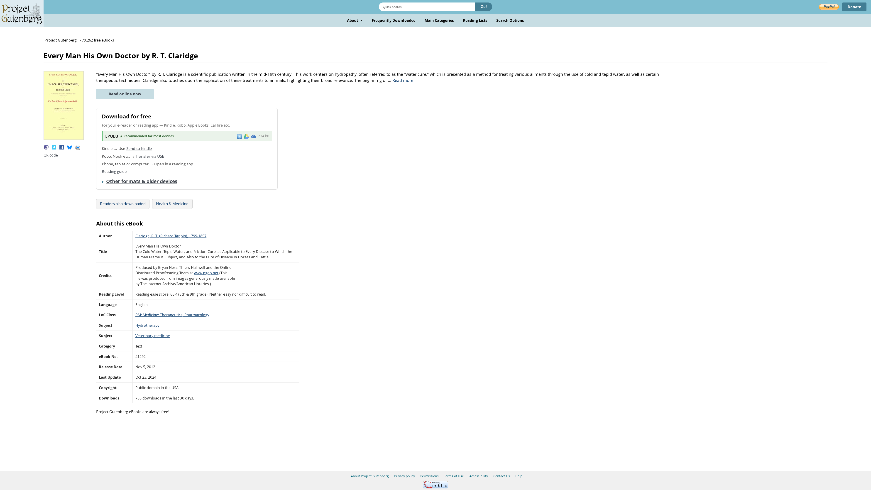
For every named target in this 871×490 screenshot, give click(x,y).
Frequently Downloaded (394, 20)
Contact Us (501, 476)
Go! (484, 7)
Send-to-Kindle (139, 148)
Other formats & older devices (141, 181)
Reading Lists (475, 20)
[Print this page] (77, 146)
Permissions (429, 476)
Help (518, 476)
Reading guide (114, 171)
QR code (51, 155)
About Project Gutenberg (370, 476)
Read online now (125, 93)
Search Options (510, 20)
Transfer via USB (150, 156)
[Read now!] (64, 138)
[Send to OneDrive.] (253, 136)
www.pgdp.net (206, 272)
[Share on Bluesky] (69, 146)
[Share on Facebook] (61, 146)
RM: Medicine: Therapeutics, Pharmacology (172, 314)
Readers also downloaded (123, 203)
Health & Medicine (172, 203)
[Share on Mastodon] (46, 146)
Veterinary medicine (152, 335)
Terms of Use (454, 476)
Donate (854, 6)
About (355, 20)
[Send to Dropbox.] (239, 136)
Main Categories (439, 20)
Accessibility (478, 476)
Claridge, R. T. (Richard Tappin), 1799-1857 (171, 235)
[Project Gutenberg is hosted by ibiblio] (435, 487)
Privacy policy (404, 476)
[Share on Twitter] (54, 146)
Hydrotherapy (147, 325)
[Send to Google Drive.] (246, 136)
